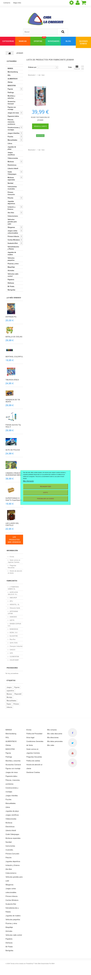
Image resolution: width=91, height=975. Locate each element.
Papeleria (11, 279)
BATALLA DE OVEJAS (14, 336)
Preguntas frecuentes (12, 566)
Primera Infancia (13, 236)
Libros (10, 143)
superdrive (10, 691)
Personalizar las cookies (45, 498)
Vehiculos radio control (13, 275)
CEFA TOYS (13, 643)
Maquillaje (11, 267)
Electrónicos (12, 165)
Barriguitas (11, 290)
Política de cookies (33, 760)
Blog (68, 41)
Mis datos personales (55, 741)
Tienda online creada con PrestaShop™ (22, 963)
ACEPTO (45, 492)
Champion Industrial (15, 646)
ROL (9, 75)
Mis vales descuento (54, 733)
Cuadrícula (77, 69)
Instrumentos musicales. (12, 187)
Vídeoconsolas (13, 158)
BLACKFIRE (13, 636)
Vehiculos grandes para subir (12, 221)
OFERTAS (40, 39)
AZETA (11, 620)
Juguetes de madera (12, 253)
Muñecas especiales (11, 178)
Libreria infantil (13, 168)
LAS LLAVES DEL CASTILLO (12, 524)
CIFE (11, 653)
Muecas (9, 694)
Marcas (23, 41)
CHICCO (12, 650)
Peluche (10, 198)
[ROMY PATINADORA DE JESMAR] (40, 96)
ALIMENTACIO (13, 79)
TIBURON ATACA (12, 379)
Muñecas (11, 161)
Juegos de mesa (13, 113)
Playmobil (17, 694)
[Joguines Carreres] (45, 19)
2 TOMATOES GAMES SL (13, 588)
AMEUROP (13, 598)
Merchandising (13, 72)
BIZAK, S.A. (13, 632)
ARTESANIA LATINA (13, 612)
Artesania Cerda (14, 608)
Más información (28, 481)
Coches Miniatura (14, 240)
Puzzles (10, 136)
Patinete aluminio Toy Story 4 (13, 425)
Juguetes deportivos (11, 202)
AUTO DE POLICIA (13, 450)
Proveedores (12, 668)
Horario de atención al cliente (15, 572)
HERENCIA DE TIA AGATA (13, 400)
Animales (11, 270)
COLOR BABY (14, 660)
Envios (11, 556)
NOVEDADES (53, 41)
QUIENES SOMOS (83, 42)
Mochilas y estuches (11, 97)
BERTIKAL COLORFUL (14, 356)
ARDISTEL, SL (14, 604)
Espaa (9, 704)
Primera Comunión (11, 193)
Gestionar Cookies (33, 772)
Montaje (9, 697)
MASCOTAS (12, 85)
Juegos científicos (11, 153)
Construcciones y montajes (14, 128)
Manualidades (12, 140)
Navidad (10, 183)
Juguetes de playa (12, 148)
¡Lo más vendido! (14, 298)
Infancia (9, 707)
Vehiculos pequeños (11, 259)
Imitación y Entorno (11, 208)
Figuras (10, 89)
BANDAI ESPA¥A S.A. (14, 625)
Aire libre (11, 212)
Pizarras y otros (13, 263)
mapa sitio (17, 3)
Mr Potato (11, 286)
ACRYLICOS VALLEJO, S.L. (13, 593)
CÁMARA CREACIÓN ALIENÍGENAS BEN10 (14, 474)
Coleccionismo (13, 216)
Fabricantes (12, 581)
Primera (16, 704)
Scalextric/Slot (13, 243)
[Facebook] (72, 732)
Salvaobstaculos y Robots (13, 248)
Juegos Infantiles (13, 133)
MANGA (10, 68)
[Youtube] (72, 752)
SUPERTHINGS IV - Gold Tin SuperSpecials (14, 499)
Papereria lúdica (13, 116)
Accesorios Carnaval (11, 102)
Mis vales (50, 745)
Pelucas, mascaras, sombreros (11, 122)
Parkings (11, 92)
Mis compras (52, 729)
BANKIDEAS (13, 629)
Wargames (11, 227)
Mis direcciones (53, 737)
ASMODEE (13, 617)
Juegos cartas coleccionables (13, 232)
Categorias (8, 41)
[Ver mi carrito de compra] (85, 2)
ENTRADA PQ (11, 316)
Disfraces (11, 283)
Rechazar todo (45, 486)
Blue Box (12, 639)
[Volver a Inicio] (9, 53)
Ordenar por (32, 67)
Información (12, 550)
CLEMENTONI (14, 656)
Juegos (9, 687)
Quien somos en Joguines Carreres (14, 561)
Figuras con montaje (12, 108)
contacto (6, 3)
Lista (82, 69)
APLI (11, 601)
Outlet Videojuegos (12, 173)
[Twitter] (72, 742)
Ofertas (10, 82)
